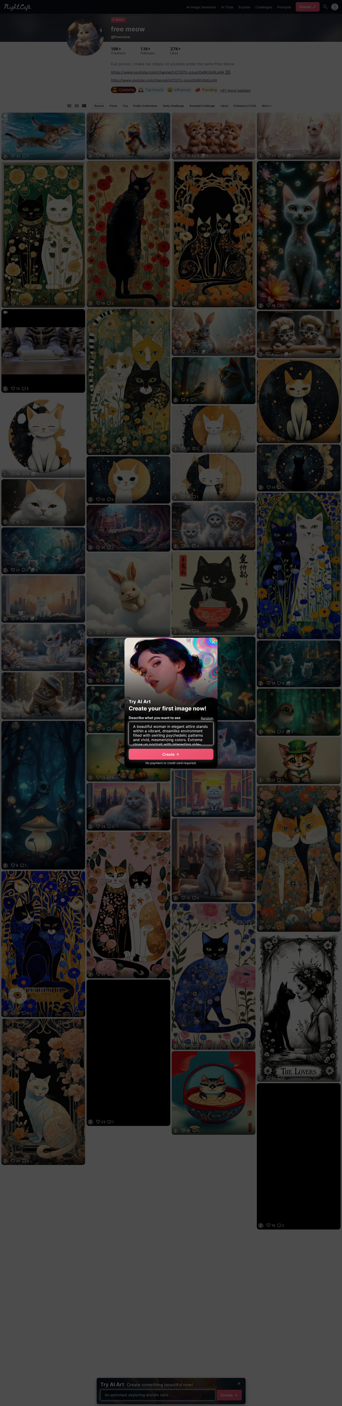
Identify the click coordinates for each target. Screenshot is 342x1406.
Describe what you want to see (155, 718)
